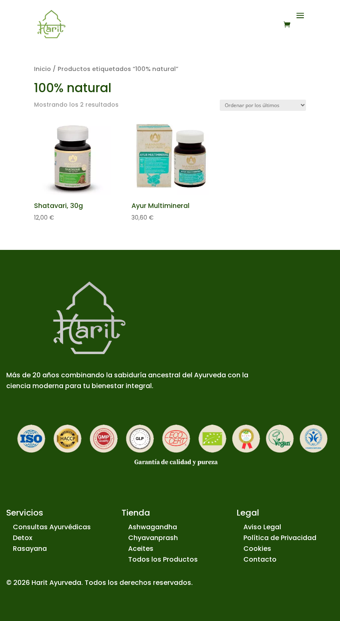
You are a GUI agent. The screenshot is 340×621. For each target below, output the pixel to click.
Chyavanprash (153, 538)
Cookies (257, 548)
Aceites (140, 548)
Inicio (42, 69)
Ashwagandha (152, 527)
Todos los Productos (163, 559)
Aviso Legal (262, 527)
